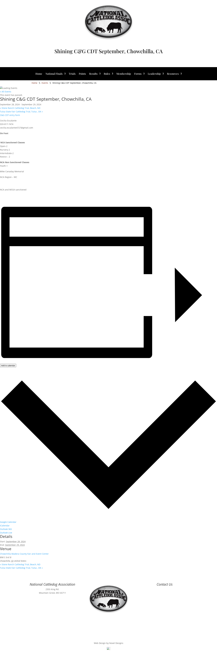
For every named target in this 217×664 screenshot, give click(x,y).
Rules (107, 74)
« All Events (5, 91)
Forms (138, 74)
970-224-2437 (164, 589)
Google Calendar (8, 522)
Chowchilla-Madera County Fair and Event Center (24, 553)
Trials (72, 74)
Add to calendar (8, 365)
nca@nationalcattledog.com (164, 592)
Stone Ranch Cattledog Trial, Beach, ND (20, 108)
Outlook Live (6, 532)
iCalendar (5, 525)
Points (82, 74)
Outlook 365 (6, 529)
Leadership (154, 74)
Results (93, 74)
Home (38, 74)
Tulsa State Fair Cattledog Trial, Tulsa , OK (21, 111)
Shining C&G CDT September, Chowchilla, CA (108, 51)
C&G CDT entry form (10, 115)
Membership (123, 74)
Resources (173, 74)
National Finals (54, 74)
